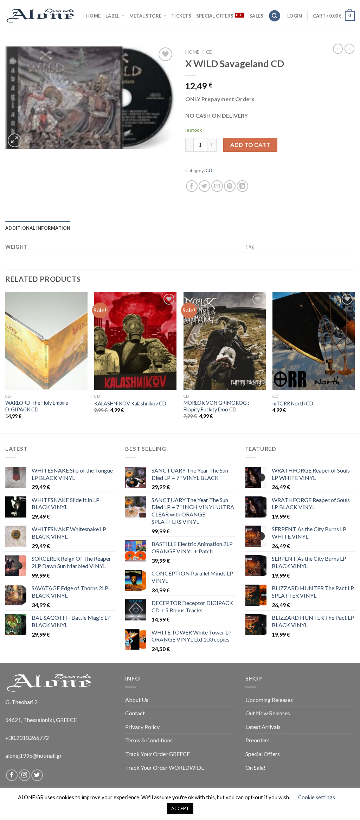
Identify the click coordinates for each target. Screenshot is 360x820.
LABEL (112, 16)
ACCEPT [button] (180, 808)
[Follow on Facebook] (12, 775)
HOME (93, 16)
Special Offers (262, 753)
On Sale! (255, 767)
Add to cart (250, 144)
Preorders (257, 740)
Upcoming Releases (269, 699)
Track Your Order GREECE (157, 753)
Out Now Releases (267, 713)
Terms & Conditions (149, 740)
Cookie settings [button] (316, 797)
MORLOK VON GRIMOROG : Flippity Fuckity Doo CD (216, 406)
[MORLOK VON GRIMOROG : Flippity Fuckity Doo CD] (225, 341)
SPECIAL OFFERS (215, 16)
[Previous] (5, 361)
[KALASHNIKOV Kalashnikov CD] (135, 341)
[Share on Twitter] (204, 186)
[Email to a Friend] (217, 186)
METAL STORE (145, 16)
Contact (135, 713)
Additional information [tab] (38, 228)
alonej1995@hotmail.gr (33, 755)
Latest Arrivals (263, 726)
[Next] (354, 361)
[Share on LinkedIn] (242, 186)
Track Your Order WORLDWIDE (164, 767)
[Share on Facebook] (192, 186)
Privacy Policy (142, 726)
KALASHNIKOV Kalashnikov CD (130, 403)
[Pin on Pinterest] (230, 186)
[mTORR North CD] (313, 341)
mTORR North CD (292, 403)
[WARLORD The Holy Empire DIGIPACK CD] (46, 341)
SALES (256, 16)
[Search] (274, 16)
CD (209, 52)
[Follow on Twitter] (37, 775)
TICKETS (181, 16)
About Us (136, 699)
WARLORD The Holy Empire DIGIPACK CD (36, 406)
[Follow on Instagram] (24, 775)
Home (192, 52)
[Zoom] (14, 140)
